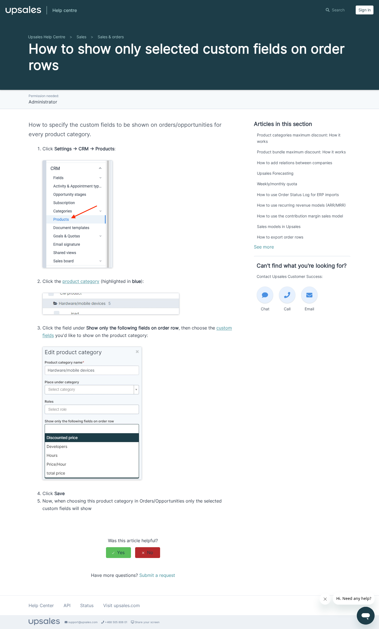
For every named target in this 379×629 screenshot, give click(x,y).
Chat (265, 308)
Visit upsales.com (121, 605)
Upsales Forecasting (275, 173)
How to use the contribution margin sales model (300, 216)
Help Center (41, 605)
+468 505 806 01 (115, 622)
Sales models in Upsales (278, 226)
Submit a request (157, 575)
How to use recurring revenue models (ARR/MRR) (301, 205)
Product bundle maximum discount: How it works (301, 151)
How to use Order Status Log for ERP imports (298, 194)
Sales (81, 36)
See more (264, 247)
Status (87, 605)
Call (287, 308)
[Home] (23, 13)
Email (309, 308)
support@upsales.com (82, 622)
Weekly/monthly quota (277, 183)
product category (80, 281)
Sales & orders (111, 36)
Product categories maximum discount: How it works (298, 138)
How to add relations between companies (294, 162)
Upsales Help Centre (46, 36)
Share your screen (147, 622)
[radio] (118, 552)
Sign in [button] (364, 9)
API (67, 605)
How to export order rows (280, 237)
